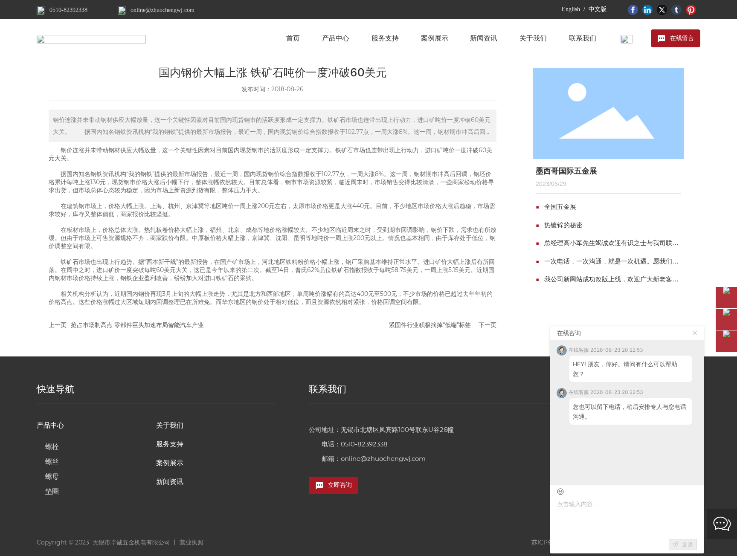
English (571, 9)
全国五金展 (560, 206)
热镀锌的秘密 (563, 225)
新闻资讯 (169, 482)
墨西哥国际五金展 (566, 171)
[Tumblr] (676, 9)
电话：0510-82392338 (355, 444)
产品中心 (50, 425)
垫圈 (52, 491)
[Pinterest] (691, 9)
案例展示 (169, 463)
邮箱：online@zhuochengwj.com (374, 459)
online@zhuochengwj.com (162, 10)
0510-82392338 (68, 10)
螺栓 (52, 447)
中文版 (597, 9)
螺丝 (52, 462)
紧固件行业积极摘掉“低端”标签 (430, 325)
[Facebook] (633, 9)
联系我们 (327, 389)
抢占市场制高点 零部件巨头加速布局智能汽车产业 (137, 325)
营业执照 (191, 542)
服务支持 (169, 444)
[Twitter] (662, 9)
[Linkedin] (647, 9)
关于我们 (169, 425)
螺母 (52, 476)
